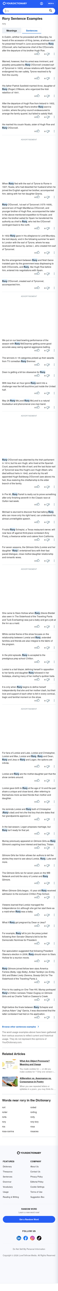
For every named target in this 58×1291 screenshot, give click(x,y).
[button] (41, 3)
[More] (54, 54)
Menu (51, 3)
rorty (32, 1116)
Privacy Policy (36, 1176)
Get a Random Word (29, 1219)
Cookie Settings (37, 1186)
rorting (33, 1112)
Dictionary (7, 1166)
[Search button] (50, 10)
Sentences (31, 30)
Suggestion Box (37, 1197)
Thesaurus (7, 1171)
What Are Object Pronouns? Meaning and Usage (35, 1062)
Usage (6, 1191)
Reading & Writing (11, 1197)
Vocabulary (8, 1186)
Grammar (7, 1181)
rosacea (34, 1131)
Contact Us (35, 1171)
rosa (32, 1126)
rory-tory (34, 1121)
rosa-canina (8, 1131)
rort (3, 1107)
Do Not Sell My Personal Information (29, 1249)
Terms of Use (36, 1191)
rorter (4, 1112)
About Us (34, 1166)
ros (3, 1126)
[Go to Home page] (15, 3)
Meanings (11, 30)
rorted (33, 1107)
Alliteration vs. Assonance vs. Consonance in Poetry (35, 1080)
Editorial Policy (36, 1181)
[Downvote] (48, 54)
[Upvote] (38, 54)
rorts (4, 1116)
